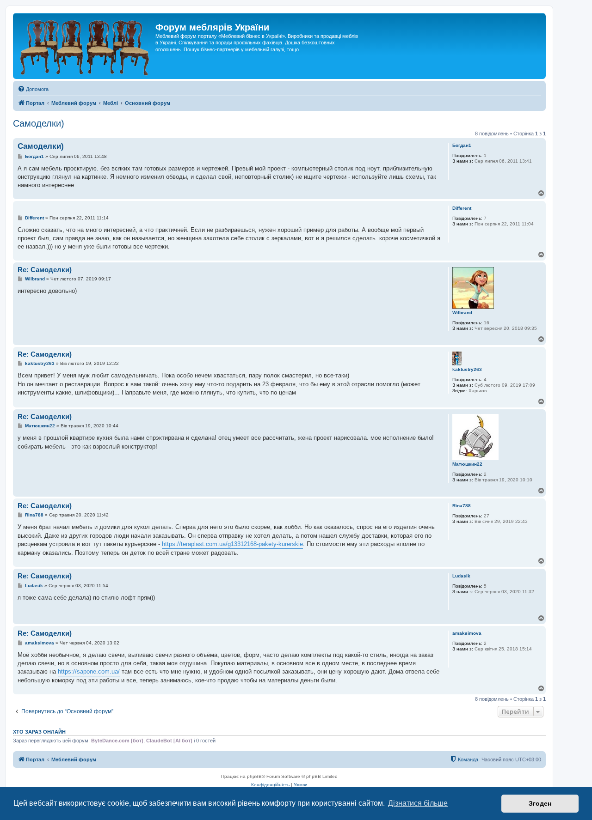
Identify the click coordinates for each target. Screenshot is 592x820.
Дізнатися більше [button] (418, 803)
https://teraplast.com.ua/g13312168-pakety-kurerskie (232, 544)
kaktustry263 (467, 369)
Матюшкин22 (467, 464)
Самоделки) (38, 123)
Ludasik (461, 575)
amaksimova (466, 633)
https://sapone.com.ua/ (89, 671)
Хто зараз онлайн (39, 732)
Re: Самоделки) (45, 269)
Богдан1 (461, 145)
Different (461, 208)
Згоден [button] (540, 803)
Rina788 (461, 505)
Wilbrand (462, 312)
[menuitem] (33, 89)
